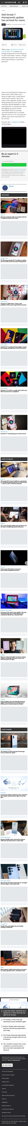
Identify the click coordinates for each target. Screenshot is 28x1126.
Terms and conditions (7, 1071)
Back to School (14, 6)
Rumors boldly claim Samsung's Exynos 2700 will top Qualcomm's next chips (14, 1028)
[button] (26, 2)
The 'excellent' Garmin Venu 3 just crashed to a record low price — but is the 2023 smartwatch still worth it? (14, 1047)
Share (5, 44)
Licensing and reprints (8, 1109)
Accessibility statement (8, 1085)
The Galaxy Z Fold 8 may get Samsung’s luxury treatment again (14, 1020)
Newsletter (23, 44)
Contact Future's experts (8, 1075)
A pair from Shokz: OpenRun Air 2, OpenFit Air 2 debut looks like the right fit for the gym (14, 1013)
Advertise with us (6, 1105)
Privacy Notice (22, 170)
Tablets (3, 10)
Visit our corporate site (14, 1060)
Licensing (4, 1092)
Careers (4, 1088)
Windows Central (6, 1112)
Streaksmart (15, 122)
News (3, 24)
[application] (14, 136)
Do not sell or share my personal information (13, 1116)
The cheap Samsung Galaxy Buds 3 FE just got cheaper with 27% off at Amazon (14, 1037)
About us (4, 1099)
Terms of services (20, 169)
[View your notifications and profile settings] (15, 2)
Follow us (15, 44)
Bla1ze (9, 24)
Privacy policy (5, 1078)
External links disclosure (8, 1095)
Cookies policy (5, 1081)
